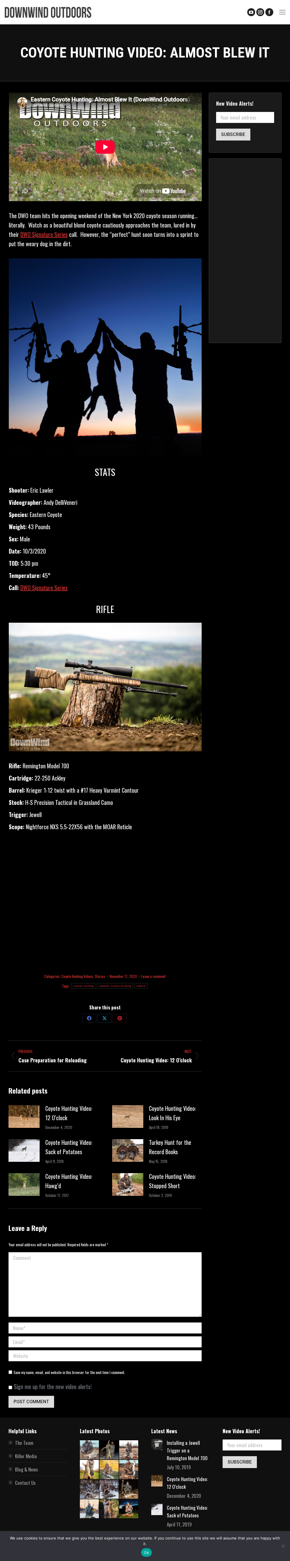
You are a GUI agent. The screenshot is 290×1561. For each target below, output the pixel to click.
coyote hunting (83, 985)
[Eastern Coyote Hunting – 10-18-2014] (89, 1469)
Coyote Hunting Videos (77, 976)
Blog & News (26, 1469)
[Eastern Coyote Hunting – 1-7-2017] (109, 1489)
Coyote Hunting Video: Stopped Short (172, 1181)
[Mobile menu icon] (282, 12)
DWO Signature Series (44, 234)
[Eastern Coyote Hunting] (129, 1450)
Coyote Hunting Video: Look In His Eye (172, 1113)
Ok (146, 1552)
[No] (283, 1546)
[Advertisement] (105, 899)
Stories (100, 976)
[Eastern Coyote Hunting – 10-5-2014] (109, 1469)
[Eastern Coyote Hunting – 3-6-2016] (129, 1469)
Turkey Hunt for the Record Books (170, 1147)
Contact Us (25, 1482)
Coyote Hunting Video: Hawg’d (68, 1181)
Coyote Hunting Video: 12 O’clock (68, 1113)
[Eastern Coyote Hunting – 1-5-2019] (129, 1489)
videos (140, 985)
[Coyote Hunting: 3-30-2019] (89, 1450)
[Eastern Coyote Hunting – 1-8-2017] (89, 1489)
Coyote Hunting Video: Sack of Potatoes (68, 1147)
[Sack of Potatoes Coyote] (109, 1450)
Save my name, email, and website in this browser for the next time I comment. (69, 1372)
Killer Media (26, 1456)
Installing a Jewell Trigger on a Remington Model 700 (187, 1450)
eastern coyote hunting (115, 985)
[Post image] (24, 1116)
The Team (24, 1442)
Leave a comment (153, 976)
